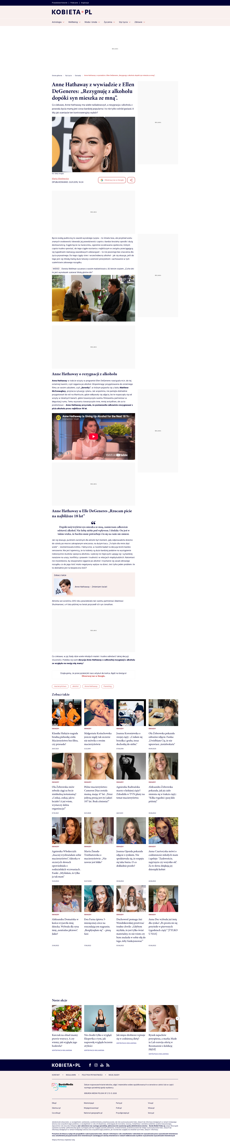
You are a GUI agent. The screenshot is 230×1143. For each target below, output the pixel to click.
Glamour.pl (56, 1108)
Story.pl (151, 1113)
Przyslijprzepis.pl (122, 1113)
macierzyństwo (60, 686)
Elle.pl (54, 1103)
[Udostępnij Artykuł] (131, 180)
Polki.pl (119, 1108)
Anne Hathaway (91, 686)
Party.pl (119, 1103)
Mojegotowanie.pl (91, 1108)
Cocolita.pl (56, 1113)
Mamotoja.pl (89, 1103)
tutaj (73, 1140)
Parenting (108, 686)
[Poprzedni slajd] (53, 1018)
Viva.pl (150, 1103)
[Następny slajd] (177, 1018)
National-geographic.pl (93, 1113)
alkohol (75, 686)
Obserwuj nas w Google (114, 180)
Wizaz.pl (151, 1108)
